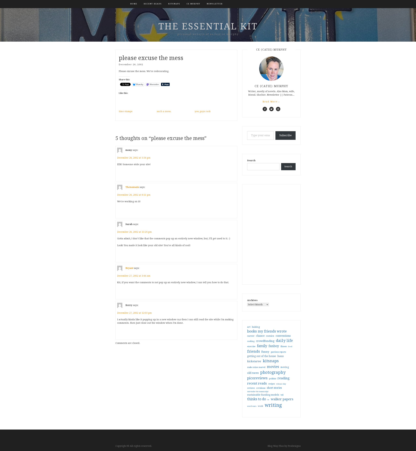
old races (253, 372)
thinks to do (256, 399)
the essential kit (208, 26)
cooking (250, 341)
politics (272, 378)
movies (273, 367)
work (260, 406)
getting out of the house (261, 356)
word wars (251, 406)
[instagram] (278, 109)
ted (282, 395)
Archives (252, 300)
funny (265, 351)
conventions (283, 335)
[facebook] (265, 109)
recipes (271, 384)
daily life (284, 340)
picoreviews (257, 378)
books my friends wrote (267, 331)
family (262, 346)
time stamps (125, 111)
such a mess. (164, 111)
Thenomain (132, 187)
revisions (260, 388)
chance (260, 335)
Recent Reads (153, 4)
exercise (251, 346)
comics (270, 335)
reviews (251, 388)
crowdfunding (265, 341)
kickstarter (254, 361)
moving (284, 367)
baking (256, 327)
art (248, 327)
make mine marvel (256, 367)
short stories (274, 387)
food (290, 346)
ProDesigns (294, 446)
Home (133, 4)
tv (268, 399)
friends (253, 351)
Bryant (129, 268)
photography (273, 372)
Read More (271, 101)
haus (280, 356)
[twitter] (271, 109)
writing (273, 405)
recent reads (257, 383)
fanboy (274, 346)
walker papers (282, 399)
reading (284, 378)
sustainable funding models (263, 394)
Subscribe (285, 135)
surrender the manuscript (257, 392)
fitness (283, 346)
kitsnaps (174, 4)
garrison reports (278, 352)
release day (281, 384)
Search (251, 160)
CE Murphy (193, 4)
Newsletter (215, 4)
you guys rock (202, 111)
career (250, 336)
